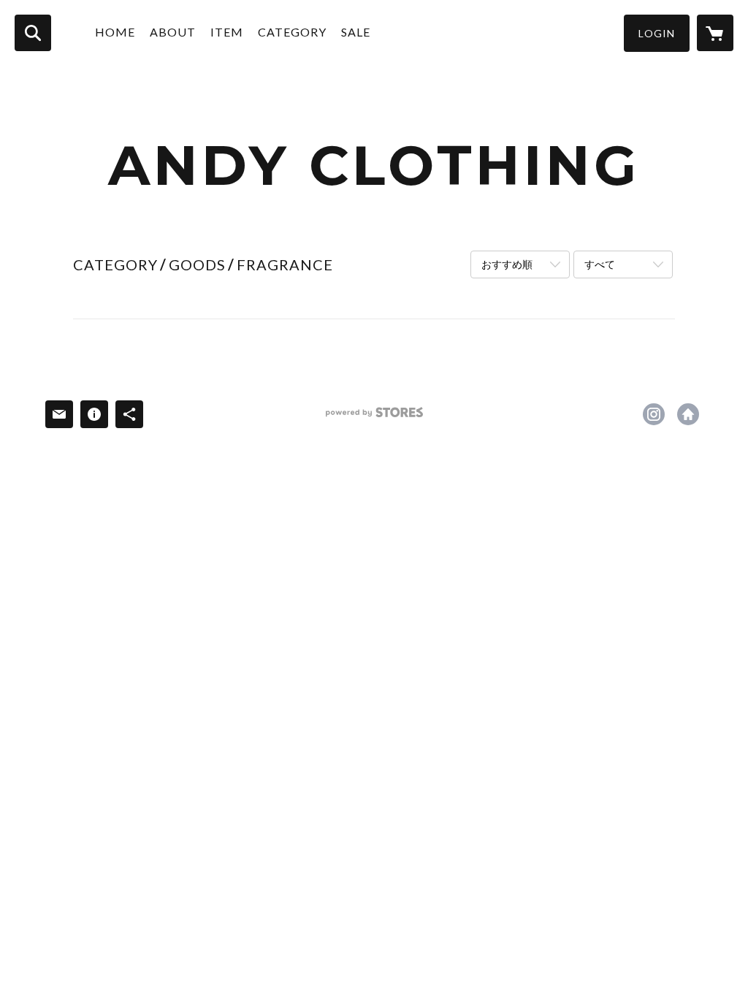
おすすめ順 (507, 264)
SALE (355, 32)
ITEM (226, 32)
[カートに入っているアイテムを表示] (715, 33)
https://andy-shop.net (688, 414)
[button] (657, 33)
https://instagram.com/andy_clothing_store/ (654, 414)
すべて (599, 264)
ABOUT (173, 32)
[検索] (33, 33)
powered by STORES (374, 417)
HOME (115, 32)
